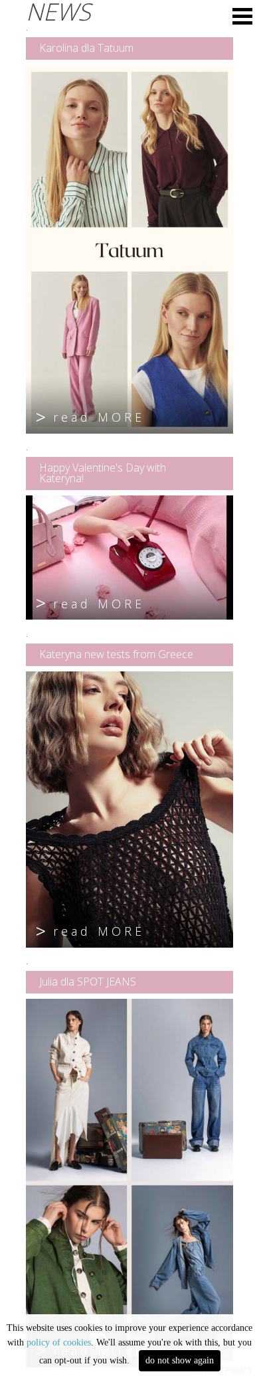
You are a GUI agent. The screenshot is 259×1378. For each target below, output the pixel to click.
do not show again (179, 1360)
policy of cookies (59, 1342)
